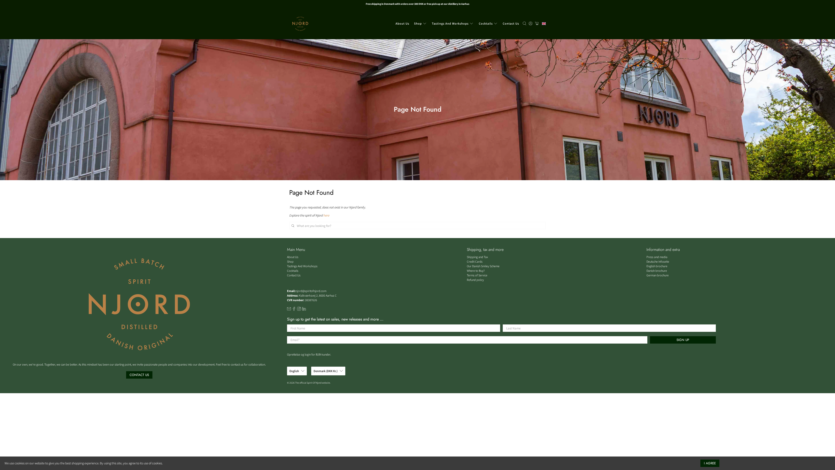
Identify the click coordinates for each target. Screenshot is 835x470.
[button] (543, 23)
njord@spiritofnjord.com (311, 291)
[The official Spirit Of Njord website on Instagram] (299, 310)
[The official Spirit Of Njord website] (300, 23)
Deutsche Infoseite (657, 262)
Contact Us (511, 23)
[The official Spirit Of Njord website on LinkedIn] (304, 310)
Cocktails (486, 23)
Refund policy (475, 280)
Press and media (656, 257)
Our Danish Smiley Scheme (483, 266)
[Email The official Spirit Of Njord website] (289, 310)
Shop (418, 23)
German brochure (657, 275)
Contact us (139, 375)
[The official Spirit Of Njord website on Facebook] (294, 310)
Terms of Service (477, 275)
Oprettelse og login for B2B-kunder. (309, 354)
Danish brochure (656, 271)
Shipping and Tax (477, 257)
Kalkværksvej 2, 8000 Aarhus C (318, 295)
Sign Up (682, 339)
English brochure (656, 266)
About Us (402, 23)
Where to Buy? (476, 271)
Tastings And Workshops (450, 23)
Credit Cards (475, 262)
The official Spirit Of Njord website (312, 382)
